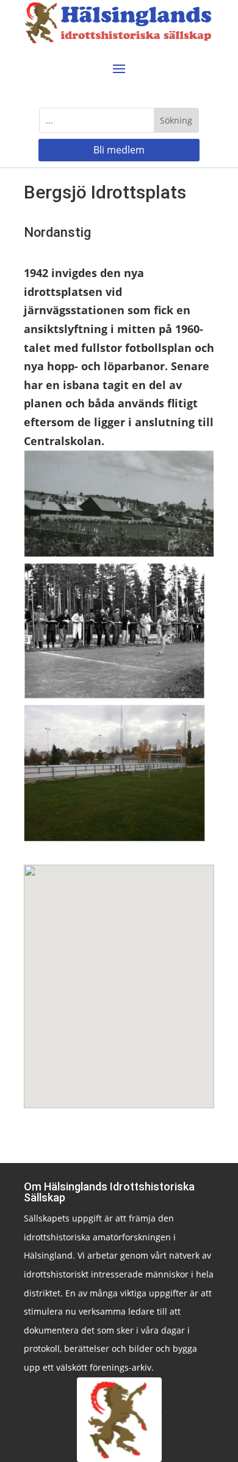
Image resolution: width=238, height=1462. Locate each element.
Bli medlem (119, 149)
